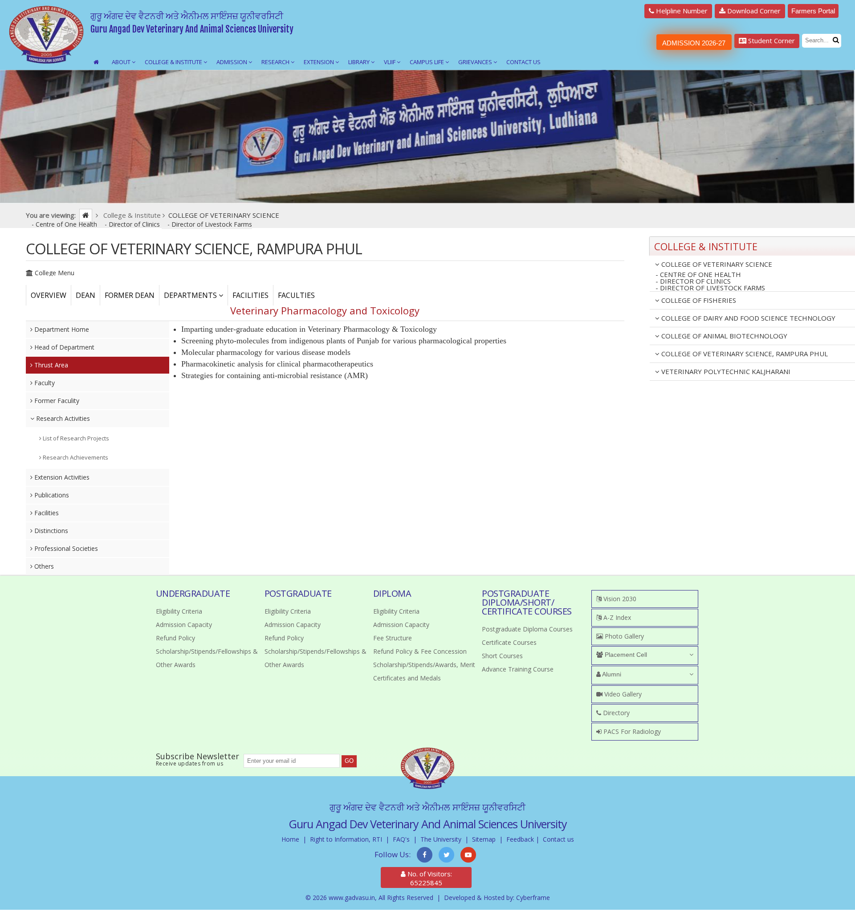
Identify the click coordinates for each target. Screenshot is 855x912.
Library (359, 62)
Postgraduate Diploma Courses (527, 629)
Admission (232, 62)
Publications (51, 495)
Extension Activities (61, 477)
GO (349, 760)
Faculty (44, 383)
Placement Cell (625, 654)
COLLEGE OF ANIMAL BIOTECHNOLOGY (723, 335)
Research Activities (62, 418)
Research (276, 62)
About (122, 62)
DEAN (85, 295)
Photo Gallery (623, 636)
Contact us (558, 839)
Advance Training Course (518, 669)
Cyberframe (533, 897)
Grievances (475, 62)
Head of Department (63, 347)
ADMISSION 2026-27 (693, 43)
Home (290, 839)
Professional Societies (65, 548)
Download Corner (753, 10)
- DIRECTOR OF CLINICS (693, 281)
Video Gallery (622, 694)
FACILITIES (250, 295)
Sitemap (484, 839)
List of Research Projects (75, 438)
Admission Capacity (184, 624)
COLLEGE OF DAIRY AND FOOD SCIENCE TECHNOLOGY (747, 318)
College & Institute (174, 62)
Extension (319, 62)
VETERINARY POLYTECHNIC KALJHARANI (725, 371)
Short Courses (502, 655)
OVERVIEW (48, 295)
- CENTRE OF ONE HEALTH (698, 274)
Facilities (46, 513)
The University (440, 839)
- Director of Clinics (133, 224)
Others (43, 566)
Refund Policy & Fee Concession (420, 651)
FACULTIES (296, 295)
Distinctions (50, 530)
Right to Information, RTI (346, 839)
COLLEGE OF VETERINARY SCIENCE (716, 264)
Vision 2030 (619, 598)
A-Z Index (616, 617)
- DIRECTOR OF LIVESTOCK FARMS (710, 288)
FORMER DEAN (130, 295)
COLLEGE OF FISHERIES (698, 300)
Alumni (611, 674)
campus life (427, 62)
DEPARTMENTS (191, 295)
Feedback (520, 839)
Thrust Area (50, 365)
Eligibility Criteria (179, 611)
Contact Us (523, 62)
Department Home (61, 329)
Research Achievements (74, 457)
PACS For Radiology (631, 731)
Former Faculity (56, 400)
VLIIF (390, 62)
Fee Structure (392, 638)
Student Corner (770, 40)
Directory (615, 712)
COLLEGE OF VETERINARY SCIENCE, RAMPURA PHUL (744, 353)
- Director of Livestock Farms (209, 224)
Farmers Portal (813, 11)
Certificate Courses (509, 642)
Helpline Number (681, 10)
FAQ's (401, 839)
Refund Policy (175, 638)
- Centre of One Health (65, 224)
